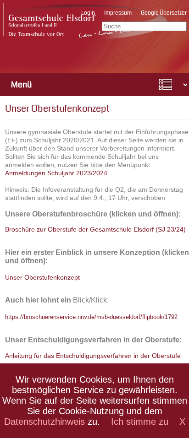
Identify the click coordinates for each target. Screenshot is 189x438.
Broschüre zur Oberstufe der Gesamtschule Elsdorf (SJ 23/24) (95, 229)
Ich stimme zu (139, 421)
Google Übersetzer (164, 13)
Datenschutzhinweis (44, 421)
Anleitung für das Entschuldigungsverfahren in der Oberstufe (93, 355)
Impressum (118, 13)
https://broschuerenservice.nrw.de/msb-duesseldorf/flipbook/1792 (91, 317)
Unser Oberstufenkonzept (42, 277)
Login (88, 13)
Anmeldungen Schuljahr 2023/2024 (56, 173)
